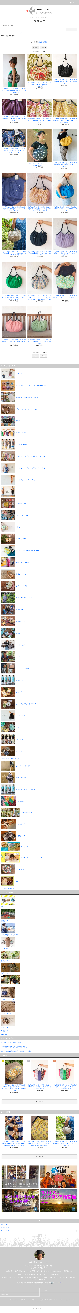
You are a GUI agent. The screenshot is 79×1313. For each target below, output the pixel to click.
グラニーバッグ (10, 33)
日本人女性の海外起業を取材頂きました (14, 1047)
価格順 (40, 42)
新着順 (45, 42)
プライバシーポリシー (59, 1299)
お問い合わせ (4, 1294)
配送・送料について (25, 1299)
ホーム (3, 33)
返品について (35, 1299)
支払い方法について (14, 1299)
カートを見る (44, 1290)
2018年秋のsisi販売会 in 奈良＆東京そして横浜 (16, 1051)
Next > (44, 47)
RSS (38, 1302)
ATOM (41, 1302)
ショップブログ (69, 1299)
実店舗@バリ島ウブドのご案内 (11, 1042)
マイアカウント (5, 1290)
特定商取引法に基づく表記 (46, 1299)
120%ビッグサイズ (19, 33)
